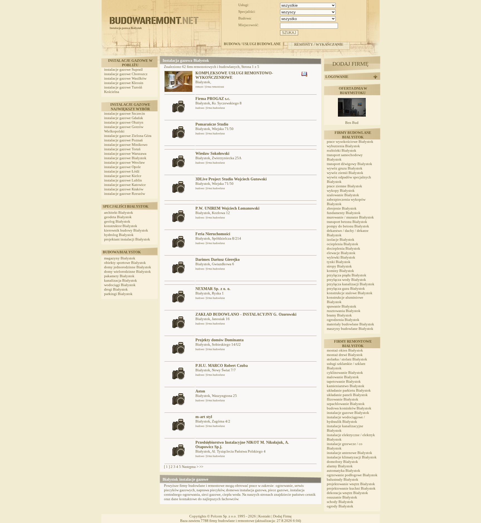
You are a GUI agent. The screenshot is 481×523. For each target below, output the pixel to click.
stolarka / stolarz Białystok (347, 359)
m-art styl (203, 417)
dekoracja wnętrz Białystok (347, 493)
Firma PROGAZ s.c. (212, 99)
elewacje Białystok (341, 253)
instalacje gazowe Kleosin (123, 83)
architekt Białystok (118, 212)
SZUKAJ (289, 33)
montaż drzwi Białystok (345, 355)
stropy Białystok (339, 266)
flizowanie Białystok (342, 399)
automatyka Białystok (343, 470)
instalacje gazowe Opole (122, 167)
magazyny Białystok (119, 258)
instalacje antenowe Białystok (349, 453)
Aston (200, 391)
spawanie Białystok (341, 306)
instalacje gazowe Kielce (122, 176)
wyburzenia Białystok (343, 146)
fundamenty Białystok (343, 213)
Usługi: (243, 5)
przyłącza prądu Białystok (346, 275)
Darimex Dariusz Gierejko (217, 259)
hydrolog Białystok (119, 235)
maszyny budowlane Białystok (350, 328)
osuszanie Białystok (342, 497)
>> (201, 467)
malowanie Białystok (343, 377)
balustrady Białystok (342, 479)
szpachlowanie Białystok (346, 404)
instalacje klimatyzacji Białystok (352, 457)
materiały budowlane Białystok (350, 324)
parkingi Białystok (118, 294)
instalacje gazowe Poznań (123, 140)
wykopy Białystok (341, 190)
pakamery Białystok (119, 276)
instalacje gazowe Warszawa (125, 153)
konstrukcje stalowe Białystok (349, 293)
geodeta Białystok (118, 217)
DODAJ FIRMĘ (350, 64)
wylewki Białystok (341, 257)
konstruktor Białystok (120, 226)
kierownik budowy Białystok (126, 230)
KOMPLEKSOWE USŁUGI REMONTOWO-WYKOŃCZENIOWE (234, 75)
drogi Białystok (116, 289)
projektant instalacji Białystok (127, 239)
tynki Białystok (338, 262)
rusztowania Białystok (343, 311)
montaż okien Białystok (345, 350)
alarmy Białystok (340, 466)
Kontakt (264, 516)
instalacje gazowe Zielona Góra (127, 136)
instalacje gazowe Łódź (121, 171)
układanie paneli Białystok (347, 395)
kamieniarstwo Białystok (345, 386)
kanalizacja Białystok (120, 280)
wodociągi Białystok (120, 285)
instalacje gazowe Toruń (122, 149)
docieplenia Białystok (343, 248)
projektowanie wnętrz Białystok (351, 484)
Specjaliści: (247, 11)
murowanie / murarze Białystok (350, 217)
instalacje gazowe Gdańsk (123, 118)
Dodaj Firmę (282, 516)
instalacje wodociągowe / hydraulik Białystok (346, 419)
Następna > (190, 467)
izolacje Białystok (340, 239)
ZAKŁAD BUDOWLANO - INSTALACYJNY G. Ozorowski (245, 314)
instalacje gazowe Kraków (123, 189)
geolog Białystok (117, 221)
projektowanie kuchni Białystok (351, 488)
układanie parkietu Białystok (349, 390)
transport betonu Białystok (347, 222)
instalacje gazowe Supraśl (123, 69)
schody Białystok (340, 502)
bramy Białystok (339, 315)
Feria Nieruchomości (212, 234)
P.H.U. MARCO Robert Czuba (221, 366)
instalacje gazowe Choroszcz (126, 74)
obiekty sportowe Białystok (125, 263)
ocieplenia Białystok (342, 244)
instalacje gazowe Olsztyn (123, 122)
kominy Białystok (340, 271)
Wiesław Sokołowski (212, 153)
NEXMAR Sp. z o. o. (212, 289)
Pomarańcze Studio (211, 124)
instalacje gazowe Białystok (125, 158)
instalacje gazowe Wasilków (125, 78)
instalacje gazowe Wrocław (124, 162)
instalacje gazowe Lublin (123, 180)
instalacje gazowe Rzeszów (124, 193)
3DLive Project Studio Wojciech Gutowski (231, 179)
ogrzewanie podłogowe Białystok (352, 475)
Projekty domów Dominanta (219, 340)
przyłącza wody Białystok (346, 280)
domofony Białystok (342, 462)
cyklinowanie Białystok (345, 372)
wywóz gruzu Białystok (344, 168)
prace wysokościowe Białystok (350, 141)
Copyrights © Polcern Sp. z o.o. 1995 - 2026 (222, 516)
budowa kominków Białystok (349, 408)
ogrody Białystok (340, 506)
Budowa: (245, 18)
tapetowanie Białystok (344, 381)
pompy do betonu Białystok (348, 226)
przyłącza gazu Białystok (346, 288)
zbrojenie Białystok (342, 208)
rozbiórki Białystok (341, 150)
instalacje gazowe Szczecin (124, 113)
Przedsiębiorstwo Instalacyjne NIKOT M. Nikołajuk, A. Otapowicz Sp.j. (242, 444)
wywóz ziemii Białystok (345, 173)
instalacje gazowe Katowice (125, 185)
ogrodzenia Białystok (343, 320)
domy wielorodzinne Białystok (127, 271)
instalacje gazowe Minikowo (126, 145)
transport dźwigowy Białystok (349, 164)
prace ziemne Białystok (344, 186)
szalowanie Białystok (343, 195)
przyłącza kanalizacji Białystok (350, 284)
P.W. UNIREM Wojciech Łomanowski (227, 208)
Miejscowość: (248, 25)
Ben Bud (352, 123)
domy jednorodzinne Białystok (127, 267)
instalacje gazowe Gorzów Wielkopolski (123, 129)
